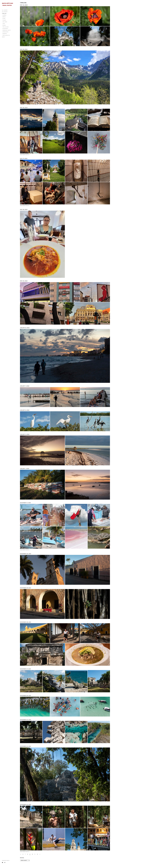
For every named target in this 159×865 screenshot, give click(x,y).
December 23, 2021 (25, 804)
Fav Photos (4, 11)
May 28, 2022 (23, 107)
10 (32, 854)
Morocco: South (6, 30)
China (3, 18)
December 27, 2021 (25, 669)
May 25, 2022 (23, 281)
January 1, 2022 (24, 468)
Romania (4, 33)
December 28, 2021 (25, 622)
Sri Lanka (4, 21)
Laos (3, 23)
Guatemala (5, 28)
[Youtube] (2, 862)
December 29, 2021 (25, 588)
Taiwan (4, 20)
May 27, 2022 (23, 158)
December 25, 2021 (25, 719)
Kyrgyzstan (5, 31)
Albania (4, 15)
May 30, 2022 (24, 5)
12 (37, 854)
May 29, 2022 (23, 49)
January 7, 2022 (24, 386)
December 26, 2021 (25, 695)
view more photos (24, 154)
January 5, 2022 (24, 434)
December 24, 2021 (25, 746)
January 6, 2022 (24, 410)
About (3, 36)
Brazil (4, 16)
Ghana (4, 25)
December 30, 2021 (25, 553)
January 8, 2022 (24, 327)
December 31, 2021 (25, 502)
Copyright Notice (5, 860)
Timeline (4, 13)
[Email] (4, 862)
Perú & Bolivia (6, 35)
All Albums (4, 10)
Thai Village (5, 26)
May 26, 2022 (23, 209)
